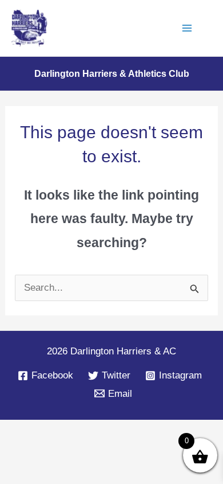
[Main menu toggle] (187, 28)
